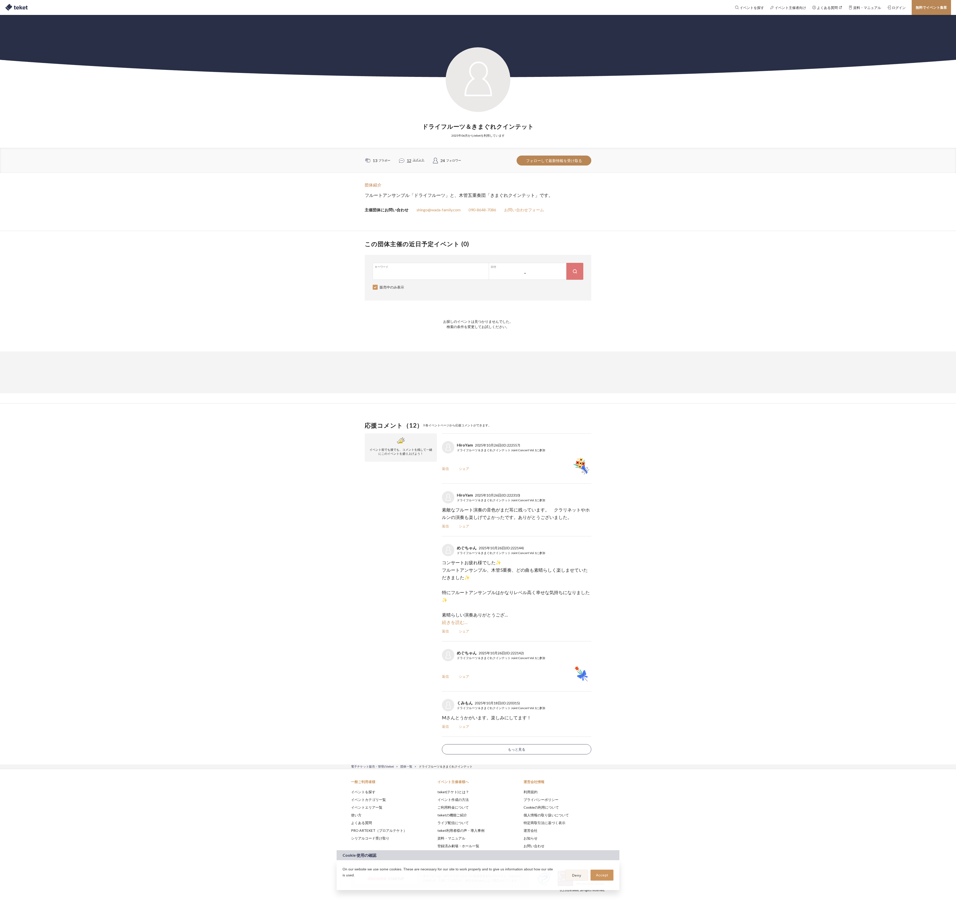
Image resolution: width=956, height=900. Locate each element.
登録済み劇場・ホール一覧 (458, 846)
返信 (445, 468)
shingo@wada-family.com (439, 209)
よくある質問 (361, 823)
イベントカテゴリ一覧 (368, 799)
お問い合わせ (534, 846)
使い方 (356, 815)
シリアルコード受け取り (370, 838)
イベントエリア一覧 (366, 807)
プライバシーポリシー (541, 799)
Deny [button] (576, 875)
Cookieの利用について (541, 807)
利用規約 (531, 792)
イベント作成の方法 (453, 799)
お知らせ (531, 838)
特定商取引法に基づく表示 (544, 823)
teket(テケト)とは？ (453, 792)
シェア (464, 468)
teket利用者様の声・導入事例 (460, 830)
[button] (343, 881)
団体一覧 (406, 766)
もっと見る (516, 749)
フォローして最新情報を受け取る (554, 160)
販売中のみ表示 (392, 287)
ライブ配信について (453, 823)
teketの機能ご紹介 (452, 815)
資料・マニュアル (451, 838)
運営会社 (531, 830)
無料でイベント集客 (931, 7)
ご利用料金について (453, 807)
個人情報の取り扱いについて (546, 815)
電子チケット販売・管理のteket (372, 766)
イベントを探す (363, 792)
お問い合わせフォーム (524, 209)
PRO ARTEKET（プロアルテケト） (379, 830)
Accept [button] (602, 875)
